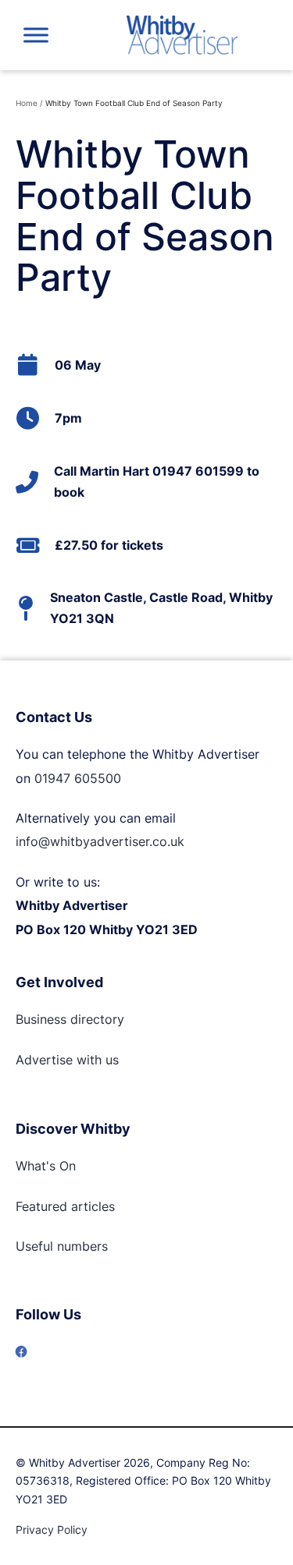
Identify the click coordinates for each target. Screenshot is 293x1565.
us (110, 1060)
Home (27, 103)
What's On (46, 1166)
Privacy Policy (52, 1529)
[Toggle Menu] (35, 34)
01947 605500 (77, 778)
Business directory (70, 1019)
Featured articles (65, 1206)
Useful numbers (62, 1246)
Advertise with (59, 1060)
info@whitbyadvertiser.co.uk (100, 841)
